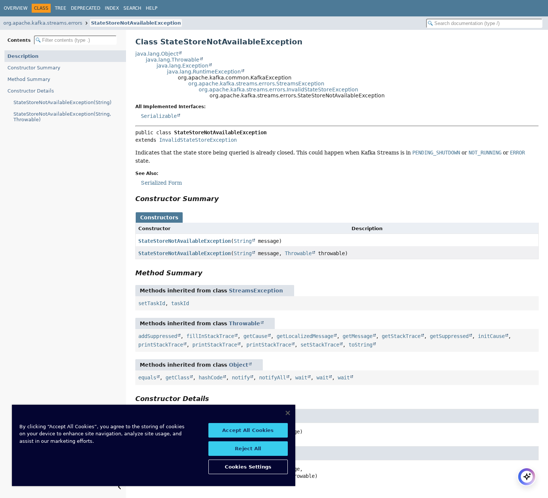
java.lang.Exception (182, 66)
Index (112, 8)
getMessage (357, 336)
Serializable (159, 116)
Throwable (298, 253)
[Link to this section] (224, 199)
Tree (60, 8)
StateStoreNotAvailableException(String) (62, 102)
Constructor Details (30, 91)
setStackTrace (319, 345)
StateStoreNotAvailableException (136, 23)
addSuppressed (157, 336)
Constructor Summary (33, 68)
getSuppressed (449, 336)
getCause (255, 336)
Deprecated (85, 8)
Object (238, 365)
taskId (180, 303)
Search (132, 8)
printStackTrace (160, 345)
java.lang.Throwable (172, 60)
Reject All (248, 448)
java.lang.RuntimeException (204, 72)
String (243, 241)
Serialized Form (161, 183)
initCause (491, 336)
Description (22, 56)
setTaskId (151, 303)
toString (360, 345)
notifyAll (272, 377)
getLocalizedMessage (305, 336)
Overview (16, 8)
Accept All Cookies (248, 430)
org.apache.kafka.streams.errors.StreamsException (256, 84)
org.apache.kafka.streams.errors (42, 23)
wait (301, 377)
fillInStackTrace (210, 336)
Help (151, 8)
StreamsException (256, 291)
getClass (177, 377)
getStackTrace (401, 336)
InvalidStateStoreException (198, 140)
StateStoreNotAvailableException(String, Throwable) (62, 116)
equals (147, 377)
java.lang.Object (156, 54)
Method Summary (28, 79)
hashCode (211, 377)
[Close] (288, 413)
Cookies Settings (248, 467)
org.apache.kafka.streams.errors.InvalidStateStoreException (278, 90)
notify (241, 377)
